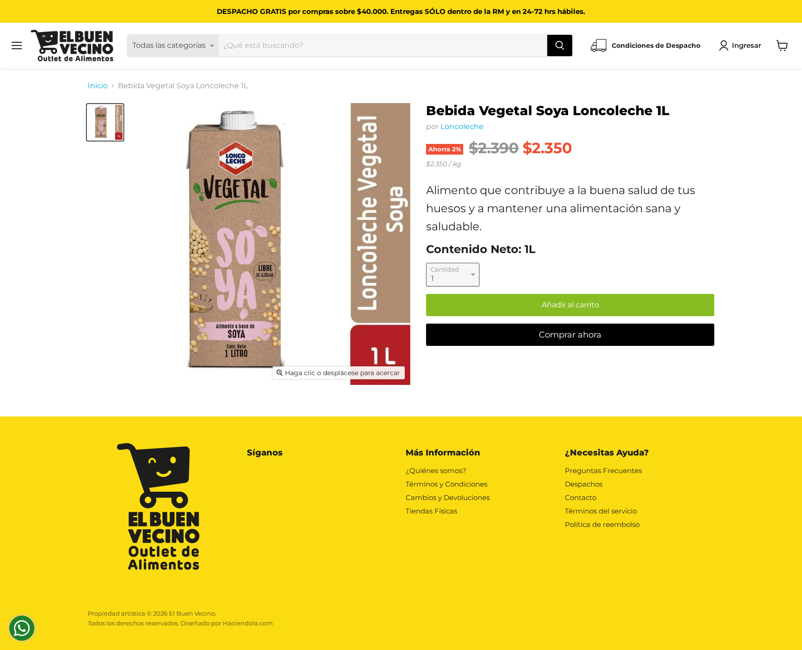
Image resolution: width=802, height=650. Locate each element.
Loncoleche (462, 126)
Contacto (580, 497)
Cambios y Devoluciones (448, 497)
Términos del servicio (601, 511)
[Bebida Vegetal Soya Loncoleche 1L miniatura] (105, 122)
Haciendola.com (248, 623)
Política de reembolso (602, 524)
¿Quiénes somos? (436, 470)
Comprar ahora (570, 335)
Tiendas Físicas (431, 511)
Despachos (583, 484)
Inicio (98, 86)
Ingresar (746, 45)
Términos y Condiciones (446, 484)
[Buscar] (559, 45)
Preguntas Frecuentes (603, 470)
